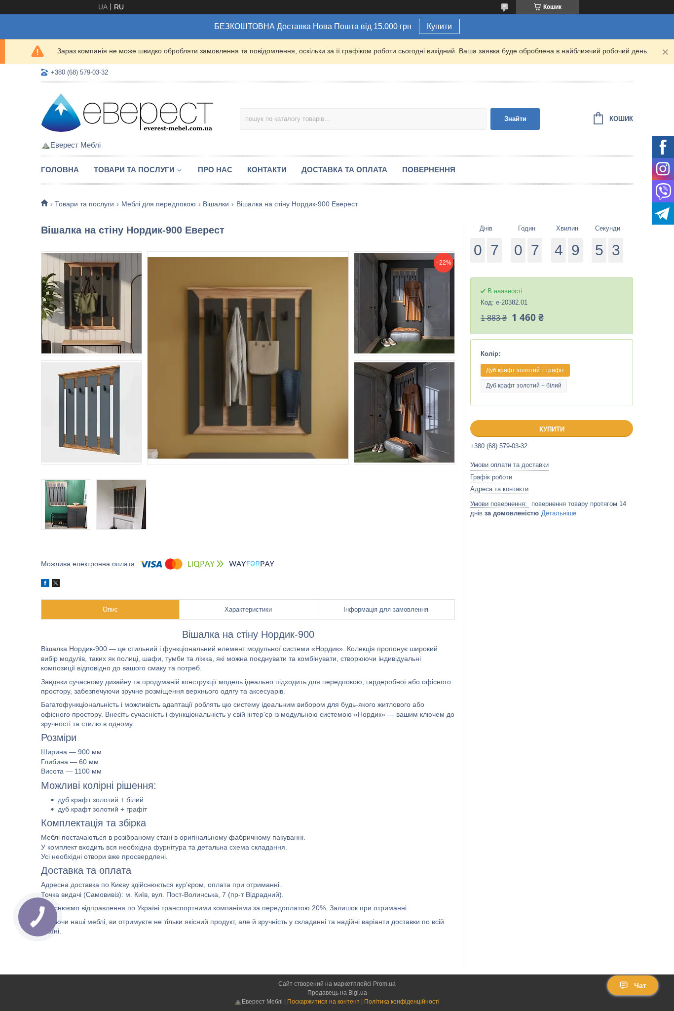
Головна (60, 169)
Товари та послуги (134, 169)
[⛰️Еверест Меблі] (127, 112)
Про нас (215, 169)
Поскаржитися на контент (323, 1001)
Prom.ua (384, 983)
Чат (640, 985)
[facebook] (45, 584)
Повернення (428, 169)
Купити (439, 26)
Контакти (267, 169)
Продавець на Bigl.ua (337, 992)
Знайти (515, 118)
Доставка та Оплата (344, 169)
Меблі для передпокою (158, 204)
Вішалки (216, 204)
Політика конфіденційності (402, 1001)
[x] (56, 584)
